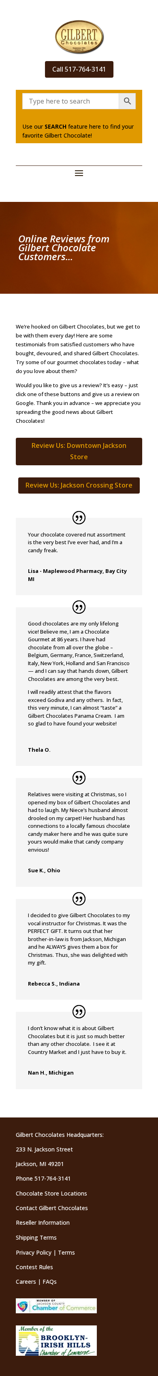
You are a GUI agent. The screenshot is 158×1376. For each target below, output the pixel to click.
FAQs (50, 1281)
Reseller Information (43, 1222)
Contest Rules (34, 1267)
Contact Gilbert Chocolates (52, 1208)
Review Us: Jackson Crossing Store (79, 485)
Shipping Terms (36, 1237)
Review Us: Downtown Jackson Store (79, 451)
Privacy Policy (33, 1252)
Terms (66, 1252)
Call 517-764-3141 (79, 69)
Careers (26, 1281)
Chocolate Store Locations (51, 1193)
